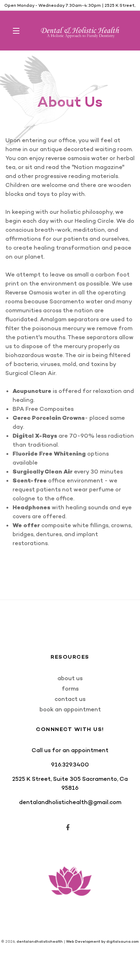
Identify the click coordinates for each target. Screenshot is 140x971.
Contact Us (70, 699)
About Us (70, 678)
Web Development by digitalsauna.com (102, 941)
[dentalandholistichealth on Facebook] (69, 827)
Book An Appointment (70, 709)
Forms (70, 688)
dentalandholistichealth (40, 941)
